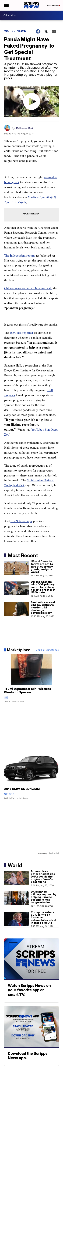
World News (15, 31)
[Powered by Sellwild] (54, 853)
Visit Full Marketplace (47, 650)
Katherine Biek (24, 128)
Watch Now (53, 5)
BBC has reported (21, 332)
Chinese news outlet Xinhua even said (28, 288)
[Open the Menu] (6, 5)
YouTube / (34, 197)
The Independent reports (19, 255)
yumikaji (47, 197)
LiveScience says (21, 521)
